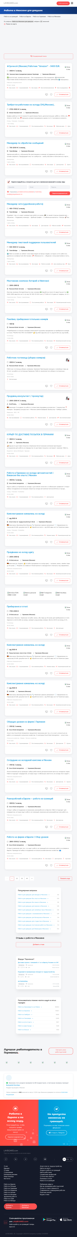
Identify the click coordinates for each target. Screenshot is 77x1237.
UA (68, 1159)
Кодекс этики (44, 1194)
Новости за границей (47, 1180)
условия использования (25, 192)
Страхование (8, 1172)
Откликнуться (63, 94)
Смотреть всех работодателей (60, 1051)
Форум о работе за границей (50, 1170)
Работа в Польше (10, 1186)
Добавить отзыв (38, 944)
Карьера (6, 1168)
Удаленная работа (10, 1196)
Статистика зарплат (47, 1176)
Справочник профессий (48, 1174)
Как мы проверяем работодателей (52, 1186)
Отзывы (6, 1170)
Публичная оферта (46, 1184)
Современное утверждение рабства (52, 1190)
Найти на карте (45, 1168)
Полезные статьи (46, 1178)
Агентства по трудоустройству (51, 1166)
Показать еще (65, 878)
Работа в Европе (9, 1184)
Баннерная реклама (10, 1174)
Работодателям (63, 3)
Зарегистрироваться (59, 193)
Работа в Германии (10, 1188)
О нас (6, 1166)
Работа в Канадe (9, 1200)
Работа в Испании (10, 1194)
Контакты (7, 1178)
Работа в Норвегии (10, 1190)
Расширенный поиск (39, 56)
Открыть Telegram (58, 1133)
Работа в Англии (9, 1192)
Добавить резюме (9, 1206)
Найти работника (46, 1172)
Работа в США (9, 1198)
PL (71, 1159)
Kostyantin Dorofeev (13, 1085)
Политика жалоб (45, 1192)
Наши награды (9, 1176)
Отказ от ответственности (49, 1188)
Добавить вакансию (25, 1206)
